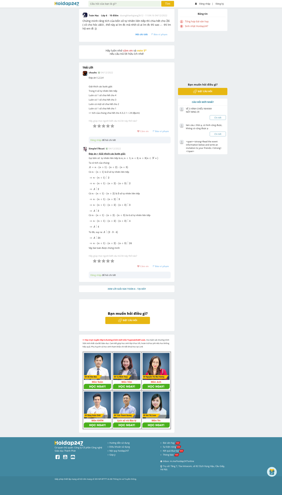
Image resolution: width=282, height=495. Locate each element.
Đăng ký (220, 3)
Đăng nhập (204, 3)
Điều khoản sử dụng (119, 446)
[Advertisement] (202, 55)
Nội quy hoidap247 (119, 450)
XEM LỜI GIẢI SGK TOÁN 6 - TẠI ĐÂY (127, 288)
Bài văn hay (170, 442)
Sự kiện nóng (171, 446)
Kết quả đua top (173, 450)
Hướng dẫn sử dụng (119, 442)
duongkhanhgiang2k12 (131, 15)
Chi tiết (217, 117)
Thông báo (170, 454)
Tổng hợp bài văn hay (197, 21)
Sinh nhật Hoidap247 (196, 26)
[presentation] (167, 21)
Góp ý (112, 454)
